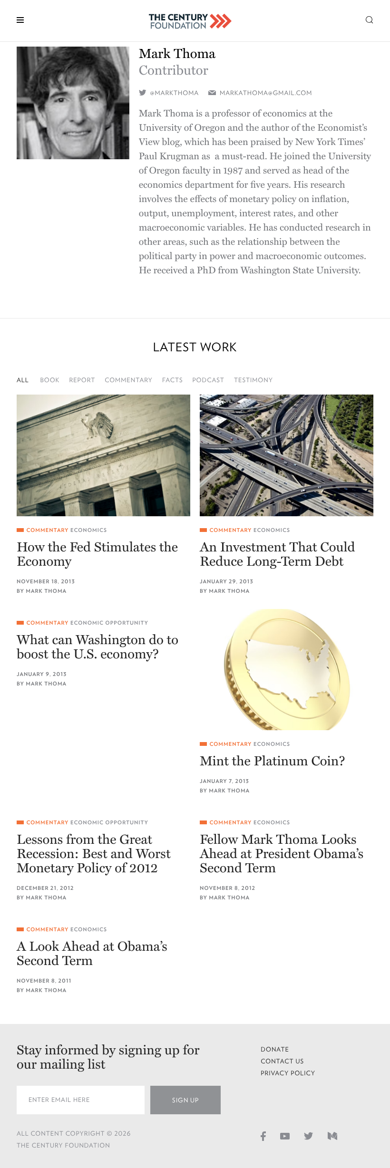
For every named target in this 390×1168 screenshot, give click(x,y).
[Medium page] (332, 1135)
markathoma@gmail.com (266, 93)
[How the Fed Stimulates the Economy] (103, 455)
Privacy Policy (288, 1073)
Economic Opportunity (109, 623)
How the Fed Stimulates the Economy (97, 554)
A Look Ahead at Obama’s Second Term (92, 953)
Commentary (129, 380)
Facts (172, 380)
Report (82, 380)
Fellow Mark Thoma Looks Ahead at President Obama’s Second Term (281, 853)
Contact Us (282, 1061)
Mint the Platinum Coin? (272, 761)
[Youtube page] (285, 1135)
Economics (88, 530)
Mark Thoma (46, 591)
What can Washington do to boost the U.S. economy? (97, 647)
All (23, 380)
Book (50, 380)
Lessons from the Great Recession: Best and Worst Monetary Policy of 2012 (94, 853)
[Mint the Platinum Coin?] (286, 670)
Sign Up (185, 1100)
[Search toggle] (369, 19)
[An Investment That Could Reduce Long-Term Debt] (286, 455)
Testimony (253, 380)
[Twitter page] (308, 1135)
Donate (275, 1049)
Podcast (208, 380)
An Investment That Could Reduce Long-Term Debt (277, 554)
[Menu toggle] (20, 19)
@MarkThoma (173, 93)
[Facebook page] (263, 1135)
